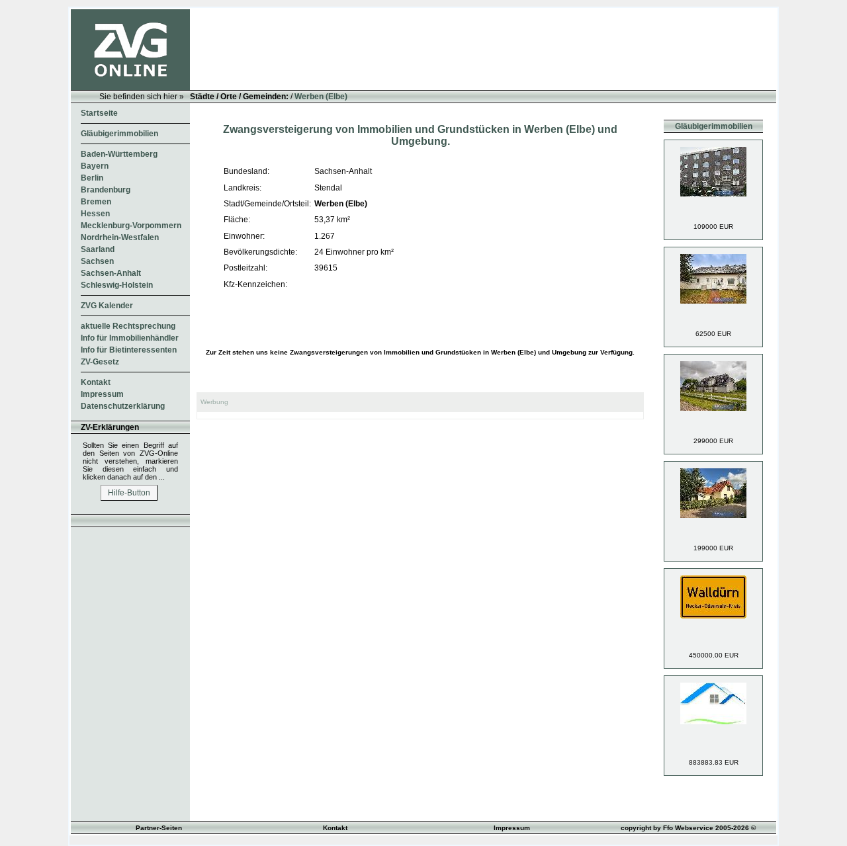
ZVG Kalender (107, 305)
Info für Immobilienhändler (130, 338)
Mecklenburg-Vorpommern (131, 225)
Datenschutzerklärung (123, 406)
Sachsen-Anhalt (111, 273)
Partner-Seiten (159, 827)
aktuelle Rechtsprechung (128, 326)
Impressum (102, 394)
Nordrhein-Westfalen (120, 237)
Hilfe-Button (129, 492)
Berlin (92, 178)
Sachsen (97, 261)
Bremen (96, 201)
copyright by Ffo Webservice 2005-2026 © (688, 827)
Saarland (97, 249)
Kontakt (96, 382)
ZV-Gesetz (100, 361)
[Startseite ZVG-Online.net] (130, 87)
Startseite (99, 113)
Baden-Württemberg (119, 154)
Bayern (95, 166)
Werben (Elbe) (320, 96)
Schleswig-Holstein (117, 285)
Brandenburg (105, 189)
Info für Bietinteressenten (129, 350)
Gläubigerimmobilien (119, 133)
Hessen (95, 213)
